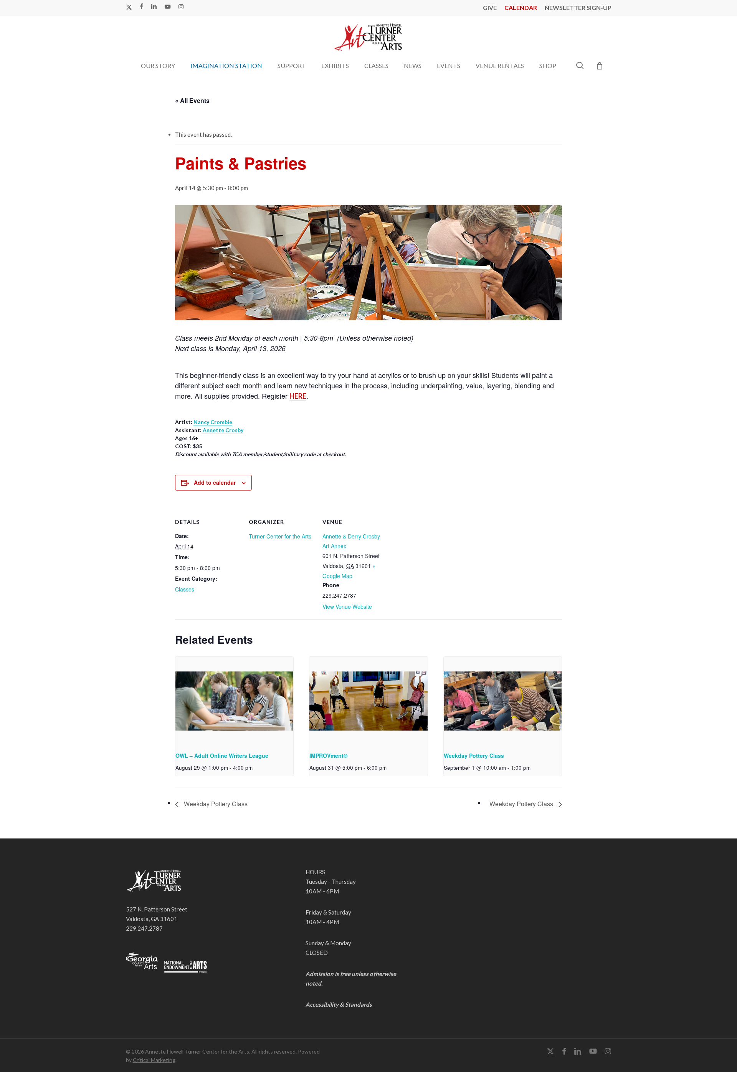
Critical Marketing (154, 1060)
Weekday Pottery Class (474, 755)
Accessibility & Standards (339, 1004)
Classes (184, 589)
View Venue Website (347, 606)
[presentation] (234, 701)
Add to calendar (215, 482)
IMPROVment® (328, 755)
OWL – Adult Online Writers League (221, 755)
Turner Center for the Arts (280, 536)
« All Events (192, 100)
